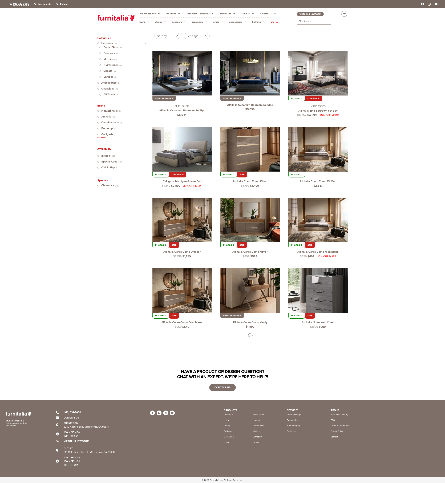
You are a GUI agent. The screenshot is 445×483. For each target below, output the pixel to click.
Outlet (275, 22)
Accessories (235, 22)
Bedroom (177, 22)
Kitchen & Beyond (198, 13)
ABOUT (335, 410)
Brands (171, 13)
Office (216, 22)
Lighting (256, 22)
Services (225, 13)
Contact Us (268, 13)
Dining (158, 22)
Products (230, 410)
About (246, 13)
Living (142, 22)
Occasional (198, 22)
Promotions (148, 13)
